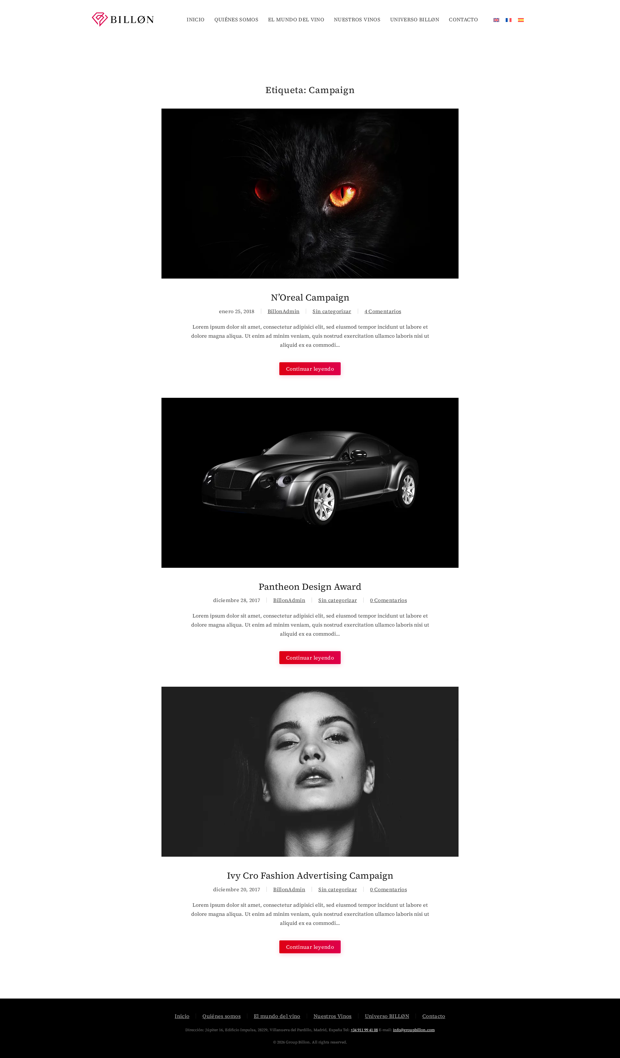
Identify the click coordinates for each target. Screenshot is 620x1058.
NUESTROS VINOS (357, 19)
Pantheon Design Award (310, 586)
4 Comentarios (383, 311)
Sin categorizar (332, 311)
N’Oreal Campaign (310, 297)
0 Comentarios (388, 600)
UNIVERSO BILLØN (414, 19)
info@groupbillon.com (414, 1029)
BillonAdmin (284, 311)
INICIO (195, 19)
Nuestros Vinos (333, 1016)
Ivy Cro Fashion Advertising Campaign (310, 875)
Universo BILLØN (387, 1016)
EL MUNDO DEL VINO (296, 19)
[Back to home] (124, 19)
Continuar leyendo (310, 368)
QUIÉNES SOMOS (236, 19)
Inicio (182, 1016)
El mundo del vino (277, 1016)
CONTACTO (463, 19)
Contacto (433, 1016)
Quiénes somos (221, 1016)
